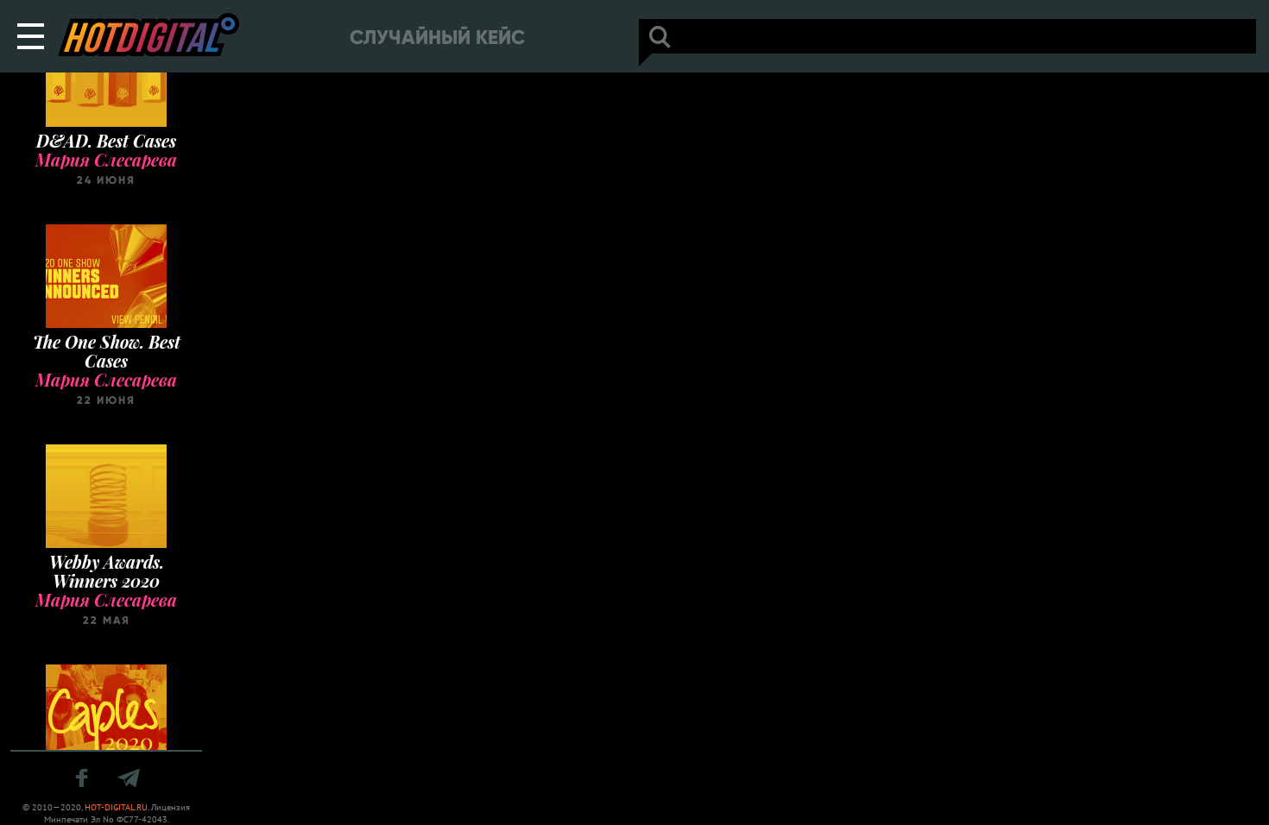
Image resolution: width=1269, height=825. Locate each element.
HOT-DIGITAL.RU (116, 807)
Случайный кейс (437, 37)
